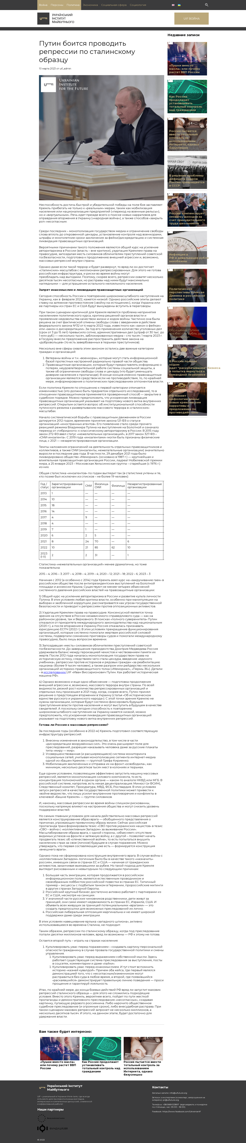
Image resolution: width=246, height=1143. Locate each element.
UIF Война (192, 18)
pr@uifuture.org (171, 1100)
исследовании (55, 672)
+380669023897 (171, 1104)
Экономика (90, 5)
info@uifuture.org (178, 1093)
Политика (73, 5)
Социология (138, 5)
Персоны (57, 5)
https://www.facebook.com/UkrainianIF (181, 1111)
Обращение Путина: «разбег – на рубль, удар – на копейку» (187, 333)
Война (43, 5)
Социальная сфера (114, 5)
